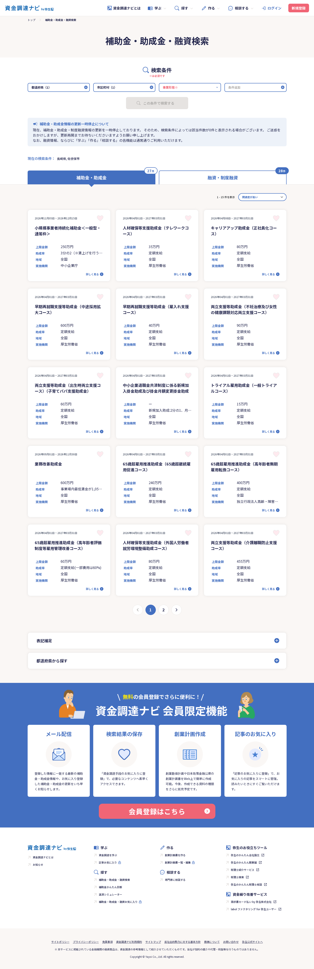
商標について (212, 942)
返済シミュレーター (110, 894)
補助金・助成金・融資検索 (114, 879)
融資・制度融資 (223, 177)
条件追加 (234, 87)
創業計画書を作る (175, 855)
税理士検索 (237, 877)
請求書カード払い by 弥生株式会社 (251, 902)
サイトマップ (153, 942)
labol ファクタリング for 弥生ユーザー (253, 909)
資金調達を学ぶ (108, 855)
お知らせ (38, 864)
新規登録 (299, 8)
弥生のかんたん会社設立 (245, 855)
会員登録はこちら (157, 811)
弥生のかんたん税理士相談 (246, 884)
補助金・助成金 (91, 177)
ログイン (274, 8)
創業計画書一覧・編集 (178, 862)
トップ (31, 20)
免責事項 (107, 942)
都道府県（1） (41, 87)
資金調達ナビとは (127, 8)
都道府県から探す (52, 660)
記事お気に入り (108, 862)
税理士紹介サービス (242, 870)
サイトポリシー (60, 942)
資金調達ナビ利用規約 (129, 942)
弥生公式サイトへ (252, 942)
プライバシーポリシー (86, 942)
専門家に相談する (175, 879)
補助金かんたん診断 (110, 887)
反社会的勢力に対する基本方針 (182, 942)
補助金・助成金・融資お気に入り (118, 902)
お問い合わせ (231, 942)
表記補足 (44, 640)
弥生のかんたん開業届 (244, 862)
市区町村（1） (107, 87)
